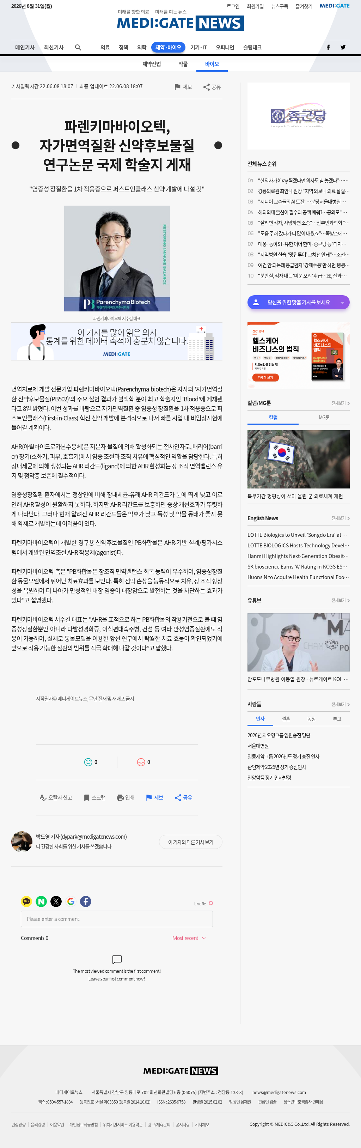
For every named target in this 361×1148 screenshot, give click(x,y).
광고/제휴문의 (159, 1125)
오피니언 (225, 47)
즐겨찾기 (303, 6)
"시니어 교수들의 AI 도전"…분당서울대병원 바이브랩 (304, 201)
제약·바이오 (168, 47)
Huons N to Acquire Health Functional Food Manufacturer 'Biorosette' (298, 577)
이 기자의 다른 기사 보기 (190, 841)
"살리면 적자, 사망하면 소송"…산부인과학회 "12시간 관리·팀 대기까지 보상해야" (304, 222)
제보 (187, 87)
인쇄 (129, 797)
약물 (183, 64)
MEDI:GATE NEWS (180, 20)
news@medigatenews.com (279, 1092)
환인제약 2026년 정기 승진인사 (276, 766)
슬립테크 (252, 47)
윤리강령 (38, 1125)
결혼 (286, 718)
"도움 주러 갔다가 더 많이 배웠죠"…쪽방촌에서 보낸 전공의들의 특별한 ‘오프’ (304, 233)
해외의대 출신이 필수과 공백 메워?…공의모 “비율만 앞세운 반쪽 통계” (304, 211)
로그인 (233, 6)
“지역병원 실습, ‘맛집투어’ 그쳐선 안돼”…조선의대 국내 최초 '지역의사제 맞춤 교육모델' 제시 (304, 254)
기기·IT (198, 47)
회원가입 (255, 6)
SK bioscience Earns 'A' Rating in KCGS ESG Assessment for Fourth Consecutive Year (298, 566)
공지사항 (183, 1125)
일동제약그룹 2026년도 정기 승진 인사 (283, 756)
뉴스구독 (279, 6)
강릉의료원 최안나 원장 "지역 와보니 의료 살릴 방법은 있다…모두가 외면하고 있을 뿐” (304, 190)
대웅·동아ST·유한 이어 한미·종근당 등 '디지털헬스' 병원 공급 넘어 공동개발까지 (304, 243)
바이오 (212, 64)
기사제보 (202, 1125)
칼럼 (273, 417)
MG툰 (324, 417)
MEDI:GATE (335, 6)
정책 (123, 47)
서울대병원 (258, 745)
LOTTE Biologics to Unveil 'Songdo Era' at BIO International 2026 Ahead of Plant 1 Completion (298, 534)
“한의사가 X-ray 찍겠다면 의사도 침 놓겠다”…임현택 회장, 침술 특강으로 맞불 (304, 180)
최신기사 (54, 47)
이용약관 (57, 1125)
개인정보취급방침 (83, 1125)
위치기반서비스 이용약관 (122, 1125)
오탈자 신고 (60, 797)
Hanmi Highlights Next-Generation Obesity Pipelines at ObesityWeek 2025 (298, 555)
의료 (105, 47)
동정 (311, 718)
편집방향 (18, 1125)
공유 (216, 87)
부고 (337, 718)
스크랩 (98, 797)
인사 (260, 718)
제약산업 (151, 64)
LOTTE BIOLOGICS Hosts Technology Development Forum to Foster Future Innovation (298, 545)
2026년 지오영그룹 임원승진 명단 (278, 735)
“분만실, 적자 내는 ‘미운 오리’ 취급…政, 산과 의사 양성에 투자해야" (304, 275)
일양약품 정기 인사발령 (269, 777)
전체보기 (338, 403)
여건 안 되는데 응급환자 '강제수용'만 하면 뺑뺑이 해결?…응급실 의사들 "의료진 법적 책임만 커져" (304, 264)
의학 (141, 47)
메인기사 (25, 47)
